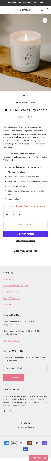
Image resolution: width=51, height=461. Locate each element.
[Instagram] (11, 410)
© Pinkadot (25, 423)
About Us (7, 278)
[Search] (42, 9)
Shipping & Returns (11, 291)
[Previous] (18, 95)
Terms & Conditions (11, 298)
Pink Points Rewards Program (15, 285)
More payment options (25, 240)
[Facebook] (4, 410)
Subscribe (14, 377)
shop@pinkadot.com (12, 340)
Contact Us (7, 304)
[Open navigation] (4, 10)
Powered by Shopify (25, 426)
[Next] (32, 95)
